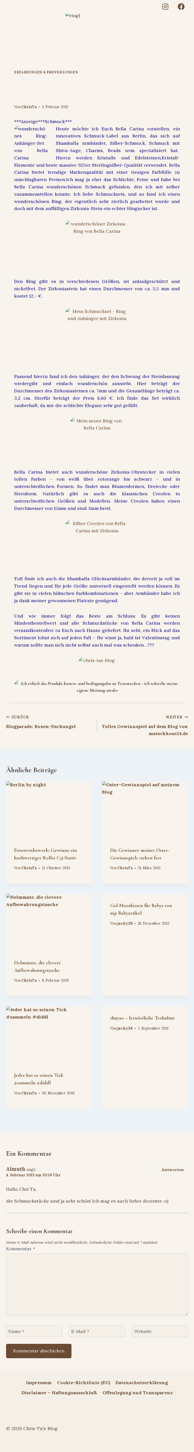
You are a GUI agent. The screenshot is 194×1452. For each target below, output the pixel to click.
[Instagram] (165, 6)
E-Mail (80, 1331)
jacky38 (125, 923)
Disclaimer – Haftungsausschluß (59, 1393)
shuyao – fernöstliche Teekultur (142, 1018)
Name (16, 1331)
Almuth (15, 1169)
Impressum (39, 1382)
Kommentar (20, 1249)
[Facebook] (181, 6)
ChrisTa (29, 107)
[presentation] (49, 809)
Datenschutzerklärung (141, 1382)
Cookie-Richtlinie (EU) (83, 1382)
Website (143, 1331)
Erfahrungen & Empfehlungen (46, 72)
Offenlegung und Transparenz (138, 1393)
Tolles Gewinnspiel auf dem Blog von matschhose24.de (145, 726)
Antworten (172, 1169)
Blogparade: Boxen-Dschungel (41, 722)
